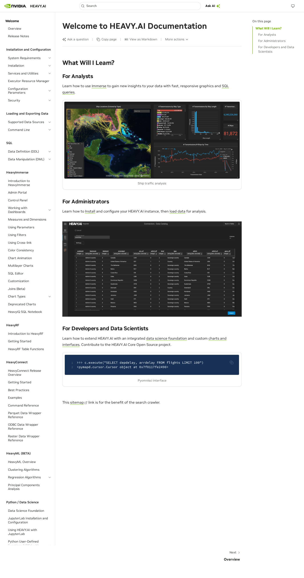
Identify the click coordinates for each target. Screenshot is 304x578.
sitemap (77, 402)
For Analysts (267, 35)
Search (91, 6)
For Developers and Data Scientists (276, 49)
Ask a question (78, 39)
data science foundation (166, 338)
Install (90, 211)
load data (177, 211)
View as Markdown (143, 39)
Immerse (99, 86)
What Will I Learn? (268, 28)
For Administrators (272, 41)
